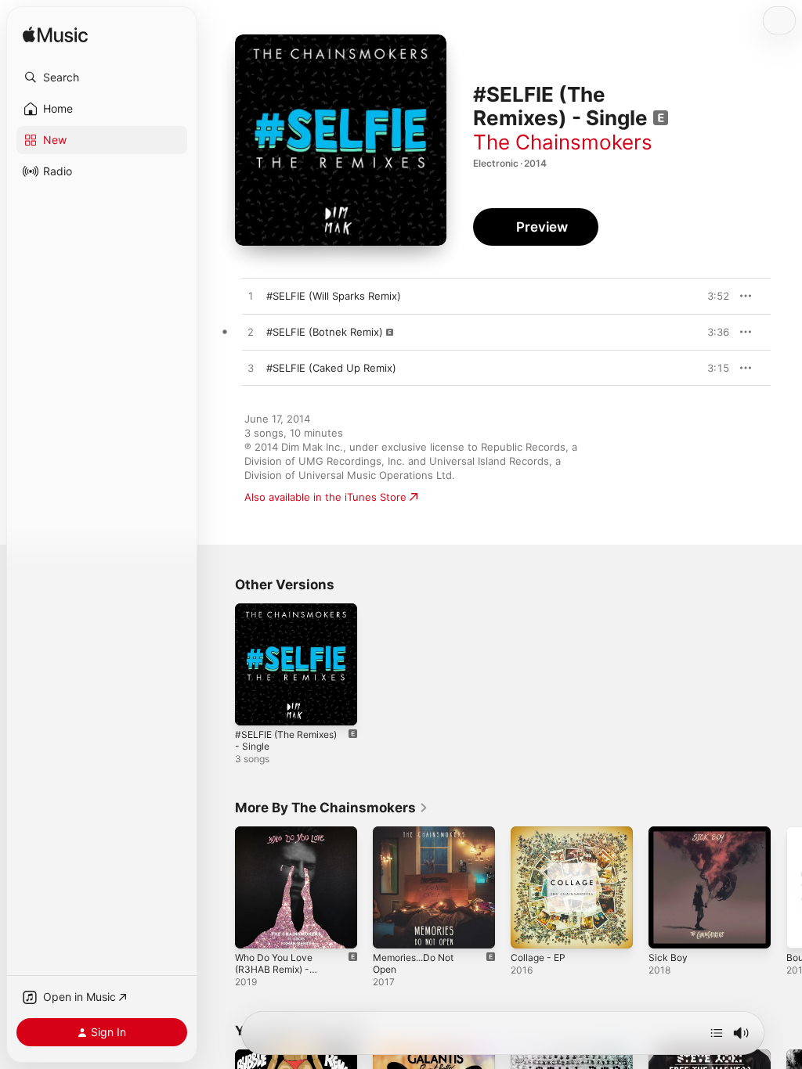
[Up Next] (716, 1033)
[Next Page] (786, 887)
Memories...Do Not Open (413, 963)
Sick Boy (668, 957)
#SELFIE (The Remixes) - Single (286, 740)
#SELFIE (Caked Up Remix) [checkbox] (331, 368)
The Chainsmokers (562, 142)
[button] (101, 77)
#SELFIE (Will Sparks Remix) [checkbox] (333, 296)
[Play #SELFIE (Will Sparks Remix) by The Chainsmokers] (250, 297)
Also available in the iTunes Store (325, 497)
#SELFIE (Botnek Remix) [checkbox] (324, 332)
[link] (331, 807)
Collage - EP (538, 957)
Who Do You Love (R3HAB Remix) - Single (273, 969)
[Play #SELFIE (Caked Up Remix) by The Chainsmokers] (250, 369)
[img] (55, 36)
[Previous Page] (219, 887)
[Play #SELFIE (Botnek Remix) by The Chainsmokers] (250, 333)
